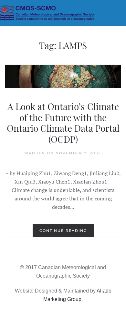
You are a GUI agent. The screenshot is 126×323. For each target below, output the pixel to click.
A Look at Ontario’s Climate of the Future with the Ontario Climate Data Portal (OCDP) (63, 122)
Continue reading (63, 230)
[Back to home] (63, 13)
